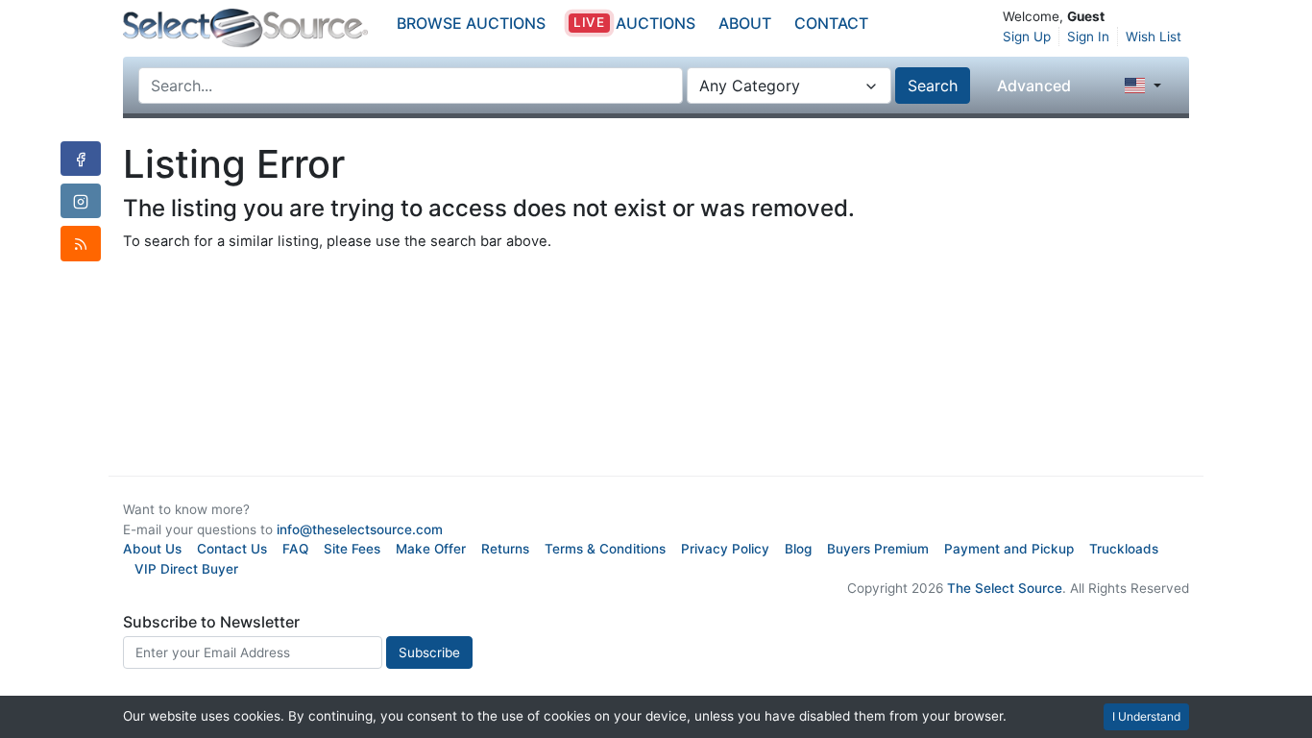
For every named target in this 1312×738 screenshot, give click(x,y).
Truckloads (1123, 548)
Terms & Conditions (605, 548)
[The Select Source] (245, 28)
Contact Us (232, 548)
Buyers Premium (878, 548)
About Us (152, 548)
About (744, 23)
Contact (831, 23)
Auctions (633, 23)
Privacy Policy (725, 548)
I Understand (1146, 716)
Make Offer (431, 548)
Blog (798, 548)
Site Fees (352, 548)
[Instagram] (81, 201)
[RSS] (81, 243)
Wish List (1153, 36)
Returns (505, 548)
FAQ (295, 548)
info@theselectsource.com (360, 529)
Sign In (1088, 36)
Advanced (1034, 85)
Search (933, 85)
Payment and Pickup (1009, 548)
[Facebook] (81, 158)
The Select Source (1004, 588)
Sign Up (1027, 36)
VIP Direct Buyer (186, 569)
